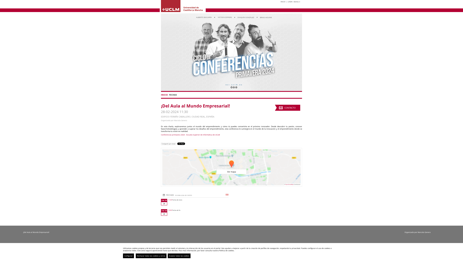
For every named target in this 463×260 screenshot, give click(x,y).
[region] (231, 252)
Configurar (128, 256)
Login (290, 2)
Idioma (296, 2)
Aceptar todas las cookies (179, 256)
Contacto (290, 107)
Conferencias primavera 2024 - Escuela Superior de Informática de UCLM (190, 135)
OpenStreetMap (289, 184)
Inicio (283, 2)
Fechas (173, 94)
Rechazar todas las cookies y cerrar (151, 256)
